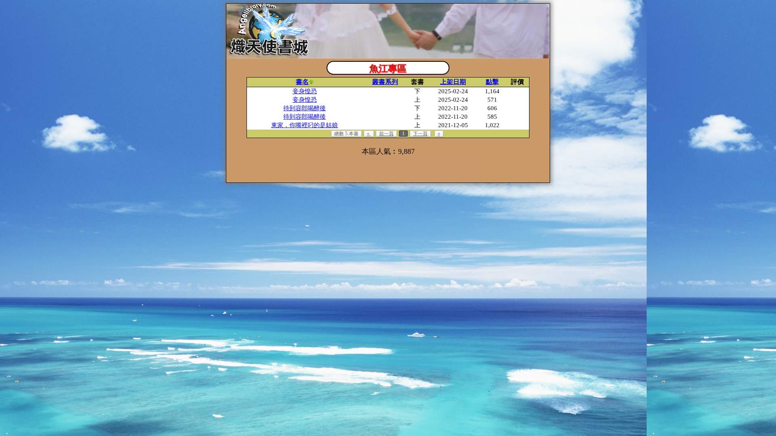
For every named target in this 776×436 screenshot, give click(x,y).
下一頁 (420, 133)
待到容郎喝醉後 (304, 108)
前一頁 (386, 133)
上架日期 (453, 81)
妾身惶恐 (305, 91)
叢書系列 (385, 81)
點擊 (492, 81)
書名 (302, 81)
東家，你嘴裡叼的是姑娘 (304, 125)
